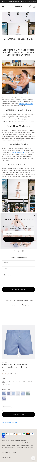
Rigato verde (28, 393)
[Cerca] (30, 7)
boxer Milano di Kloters (26, 103)
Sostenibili (17, 440)
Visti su (13, 442)
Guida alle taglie (6, 442)
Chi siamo (11, 440)
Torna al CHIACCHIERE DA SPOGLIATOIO (18, 300)
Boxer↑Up (4, 440)
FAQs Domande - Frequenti (9, 447)
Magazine (23, 440)
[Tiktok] (24, 244)
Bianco (18, 393)
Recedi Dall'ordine (28, 447)
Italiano (15, 452)
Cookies (29, 442)
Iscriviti (19, 239)
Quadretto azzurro (23, 393)
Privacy (4, 445)
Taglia (4, 378)
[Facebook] (17, 244)
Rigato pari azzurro (13, 393)
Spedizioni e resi (11, 445)
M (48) (9, 381)
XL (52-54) (22, 381)
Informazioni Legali (21, 442)
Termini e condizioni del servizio (24, 445)
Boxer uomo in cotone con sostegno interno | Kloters (14, 365)
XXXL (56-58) (6, 384)
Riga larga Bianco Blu (4, 398)
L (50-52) (15, 381)
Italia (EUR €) (5, 452)
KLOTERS (5, 362)
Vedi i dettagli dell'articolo (9, 422)
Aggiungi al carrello (18, 414)
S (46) (3, 381)
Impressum (20, 447)
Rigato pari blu (9, 393)
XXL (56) (29, 381)
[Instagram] (20, 244)
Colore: (6, 389)
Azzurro (4, 393)
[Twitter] (14, 244)
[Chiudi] (35, 215)
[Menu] (3, 6)
